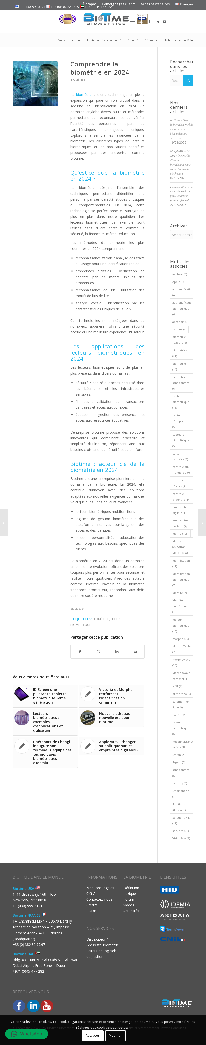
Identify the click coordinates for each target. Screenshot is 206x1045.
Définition (131, 887)
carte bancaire (180, 456)
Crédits (92, 905)
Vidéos (128, 905)
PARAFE (179, 715)
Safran (179, 755)
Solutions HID (181, 820)
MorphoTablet (182, 649)
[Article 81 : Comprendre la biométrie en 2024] (35, 83)
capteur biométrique (180, 401)
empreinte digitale (179, 510)
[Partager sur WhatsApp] (98, 651)
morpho (180, 639)
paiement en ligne (181, 704)
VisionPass (181, 838)
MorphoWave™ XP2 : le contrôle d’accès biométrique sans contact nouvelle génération (180, 162)
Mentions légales (100, 887)
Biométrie (77, 79)
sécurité (180, 831)
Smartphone (180, 793)
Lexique (129, 893)
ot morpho (181, 694)
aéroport (180, 322)
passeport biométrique (180, 728)
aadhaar (179, 274)
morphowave (181, 662)
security (179, 783)
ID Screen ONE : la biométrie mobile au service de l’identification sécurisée (181, 129)
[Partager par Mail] (135, 651)
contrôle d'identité (181, 496)
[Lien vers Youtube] (164, 21)
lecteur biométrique (180, 625)
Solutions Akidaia (179, 807)
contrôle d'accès (179, 483)
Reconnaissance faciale (182, 744)
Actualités (131, 910)
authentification (182, 292)
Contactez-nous (99, 899)
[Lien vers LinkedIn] (157, 21)
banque (179, 329)
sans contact (180, 772)
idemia (180, 533)
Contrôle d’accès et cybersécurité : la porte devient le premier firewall (181, 193)
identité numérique (180, 606)
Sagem (178, 762)
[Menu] (132, 21)
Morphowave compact (181, 676)
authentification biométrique (182, 308)
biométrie (101, 619)
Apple (178, 282)
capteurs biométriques (181, 440)
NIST (177, 686)
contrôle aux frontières (181, 469)
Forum (128, 899)
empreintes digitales (180, 523)
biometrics (179, 353)
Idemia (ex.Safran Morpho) (180, 547)
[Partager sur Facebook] (80, 651)
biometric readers (179, 339)
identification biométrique (181, 579)
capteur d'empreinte (180, 421)
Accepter (93, 1035)
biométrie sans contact (180, 382)
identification (181, 563)
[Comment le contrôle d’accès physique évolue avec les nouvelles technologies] (202, 522)
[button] (26, 1034)
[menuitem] (89, 4)
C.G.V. (90, 893)
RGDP (91, 910)
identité (179, 593)
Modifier (115, 1035)
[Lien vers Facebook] (149, 21)
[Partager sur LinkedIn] (117, 651)
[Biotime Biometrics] (103, 21)
